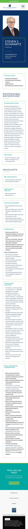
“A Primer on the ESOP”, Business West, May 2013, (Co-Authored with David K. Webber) (14, 241)
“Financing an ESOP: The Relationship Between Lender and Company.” (14, 422)
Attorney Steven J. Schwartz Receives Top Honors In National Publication (14, 440)
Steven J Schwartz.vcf (10, 56)
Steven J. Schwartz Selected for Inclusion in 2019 (13, 392)
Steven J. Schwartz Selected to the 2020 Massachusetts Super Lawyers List (14, 382)
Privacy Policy (16, 525)
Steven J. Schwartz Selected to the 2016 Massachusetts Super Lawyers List (14, 397)
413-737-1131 (15, 1)
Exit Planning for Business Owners (14, 85)
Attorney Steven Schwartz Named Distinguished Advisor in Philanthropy (14, 408)
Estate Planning (9, 83)
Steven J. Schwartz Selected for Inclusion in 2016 (13, 403)
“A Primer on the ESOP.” (11, 443)
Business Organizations (11, 78)
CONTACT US (14, 483)
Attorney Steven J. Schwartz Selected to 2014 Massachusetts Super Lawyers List (14, 434)
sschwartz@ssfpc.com (11, 54)
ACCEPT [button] (7, 519)
